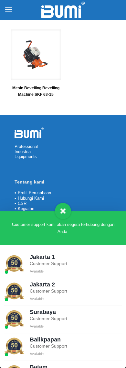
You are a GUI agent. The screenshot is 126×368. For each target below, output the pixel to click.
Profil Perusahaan (34, 192)
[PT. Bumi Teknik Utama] (63, 10)
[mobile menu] (8, 9)
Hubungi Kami (31, 198)
